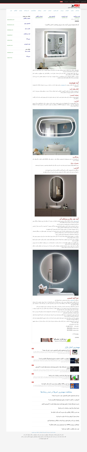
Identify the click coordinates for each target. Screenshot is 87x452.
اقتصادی (67, 10)
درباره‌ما (71, 1)
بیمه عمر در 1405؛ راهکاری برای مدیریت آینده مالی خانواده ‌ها (56, 383)
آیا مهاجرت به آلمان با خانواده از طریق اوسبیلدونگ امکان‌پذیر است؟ (54, 358)
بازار (11, 10)
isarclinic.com (64, 17)
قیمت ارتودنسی (64, 16)
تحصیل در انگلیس (39, 16)
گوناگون (15, 10)
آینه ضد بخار (76, 221)
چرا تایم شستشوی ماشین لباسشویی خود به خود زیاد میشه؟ (56, 350)
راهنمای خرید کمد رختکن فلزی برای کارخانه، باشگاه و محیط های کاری (63, 420)
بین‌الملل (39, 10)
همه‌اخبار (77, 10)
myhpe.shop (9, 40)
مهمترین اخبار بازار (72, 347)
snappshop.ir (77, 17)
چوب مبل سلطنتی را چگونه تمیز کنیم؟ (70, 428)
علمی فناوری (55, 10)
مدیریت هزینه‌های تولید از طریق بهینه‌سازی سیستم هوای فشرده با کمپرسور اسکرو (60, 404)
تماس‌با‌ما (66, 1)
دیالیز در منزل (27, 28)
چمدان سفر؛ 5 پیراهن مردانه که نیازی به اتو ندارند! (67, 416)
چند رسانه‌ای (26, 10)
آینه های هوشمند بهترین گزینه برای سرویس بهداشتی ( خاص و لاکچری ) (62, 24)
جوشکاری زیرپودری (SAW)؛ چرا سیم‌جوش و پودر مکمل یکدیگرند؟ (64, 424)
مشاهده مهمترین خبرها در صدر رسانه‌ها (56, 392)
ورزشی (62, 10)
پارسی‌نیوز (83, 1)
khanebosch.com (51, 17)
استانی (44, 10)
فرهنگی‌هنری (33, 10)
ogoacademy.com (39, 17)
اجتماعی (49, 10)
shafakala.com (10, 29)
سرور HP (28, 38)
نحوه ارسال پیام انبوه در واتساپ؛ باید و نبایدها (59, 375)
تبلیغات (40, 432)
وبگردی (20, 10)
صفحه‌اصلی (77, 1)
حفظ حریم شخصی (35, 432)
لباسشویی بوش (52, 16)
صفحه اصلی (53, 432)
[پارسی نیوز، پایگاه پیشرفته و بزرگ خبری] (74, 6)
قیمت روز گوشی (76, 16)
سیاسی (72, 10)
